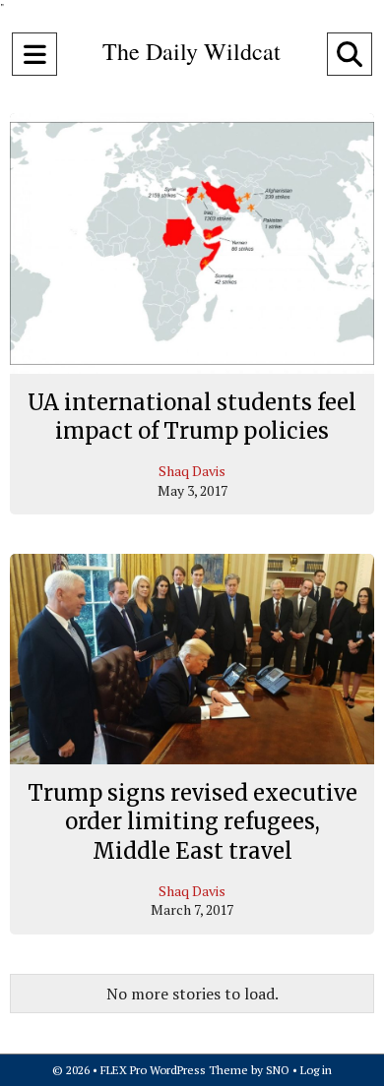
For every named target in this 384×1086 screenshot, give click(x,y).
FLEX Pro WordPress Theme (174, 1069)
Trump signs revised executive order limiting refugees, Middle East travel (192, 822)
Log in (316, 1069)
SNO (277, 1069)
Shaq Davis (192, 470)
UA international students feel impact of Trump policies (192, 417)
